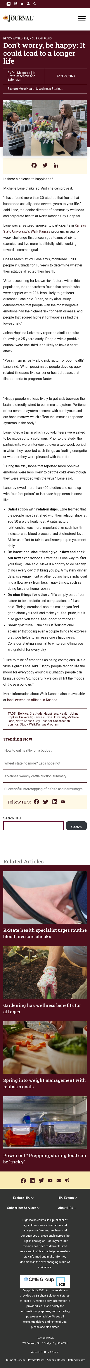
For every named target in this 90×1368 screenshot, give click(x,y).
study (24, 724)
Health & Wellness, (16, 38)
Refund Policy (76, 1360)
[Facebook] (34, 166)
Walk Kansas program (44, 724)
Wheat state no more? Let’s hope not (32, 763)
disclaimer (51, 1327)
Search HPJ (12, 818)
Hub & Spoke (51, 1352)
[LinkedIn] (55, 166)
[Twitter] (45, 166)
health (64, 713)
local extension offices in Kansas (32, 700)
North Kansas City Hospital (34, 721)
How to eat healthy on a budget (28, 750)
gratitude (36, 713)
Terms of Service (16, 1360)
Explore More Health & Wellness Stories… (35, 88)
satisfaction (61, 721)
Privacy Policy (36, 1360)
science (13, 724)
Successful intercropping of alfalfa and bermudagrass (45, 789)
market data (57, 1290)
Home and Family (41, 38)
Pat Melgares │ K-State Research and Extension (22, 76)
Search (76, 827)
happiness (51, 713)
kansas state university (50, 717)
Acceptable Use (56, 1360)
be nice (23, 713)
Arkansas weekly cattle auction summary (35, 776)
